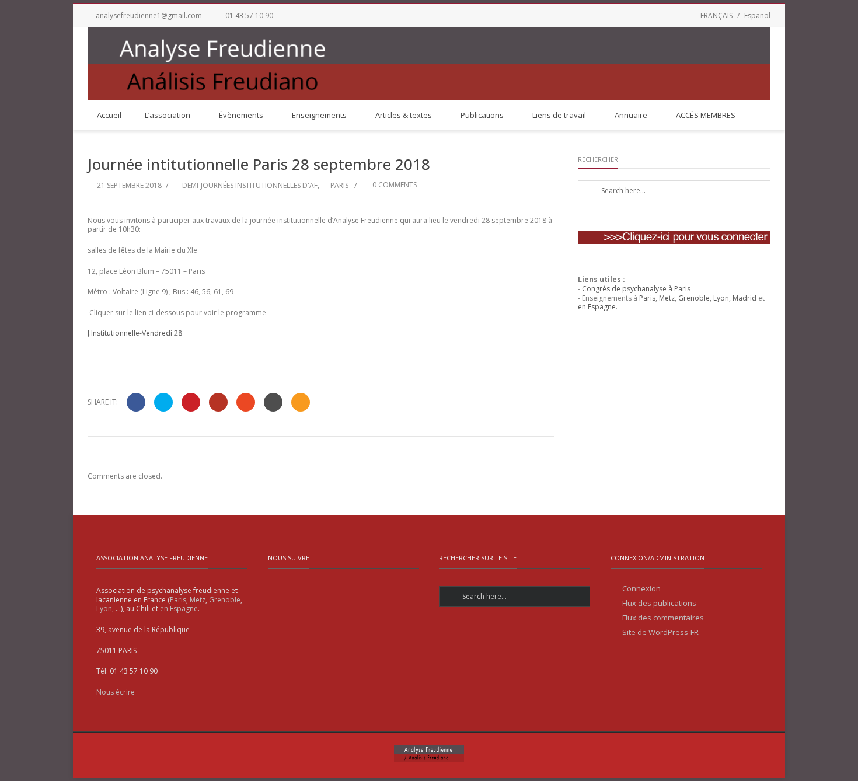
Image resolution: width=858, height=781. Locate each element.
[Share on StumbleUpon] (245, 402)
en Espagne (597, 307)
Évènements (241, 115)
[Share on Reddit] (273, 402)
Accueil (109, 115)
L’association (167, 115)
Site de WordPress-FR (660, 632)
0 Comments (394, 185)
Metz (667, 298)
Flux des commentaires (663, 618)
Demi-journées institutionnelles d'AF (250, 185)
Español (757, 15)
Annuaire (631, 115)
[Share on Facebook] (136, 402)
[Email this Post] (300, 402)
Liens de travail (559, 115)
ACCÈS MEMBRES (705, 115)
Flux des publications (659, 603)
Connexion (641, 589)
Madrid (744, 298)
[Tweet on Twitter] (163, 402)
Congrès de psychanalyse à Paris (636, 289)
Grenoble (694, 298)
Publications (482, 115)
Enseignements (319, 115)
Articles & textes (403, 115)
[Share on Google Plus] (218, 402)
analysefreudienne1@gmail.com (149, 15)
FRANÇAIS (716, 15)
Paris (339, 185)
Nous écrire (115, 692)
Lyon (721, 298)
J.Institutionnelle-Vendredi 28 (135, 333)
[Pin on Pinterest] (191, 402)
